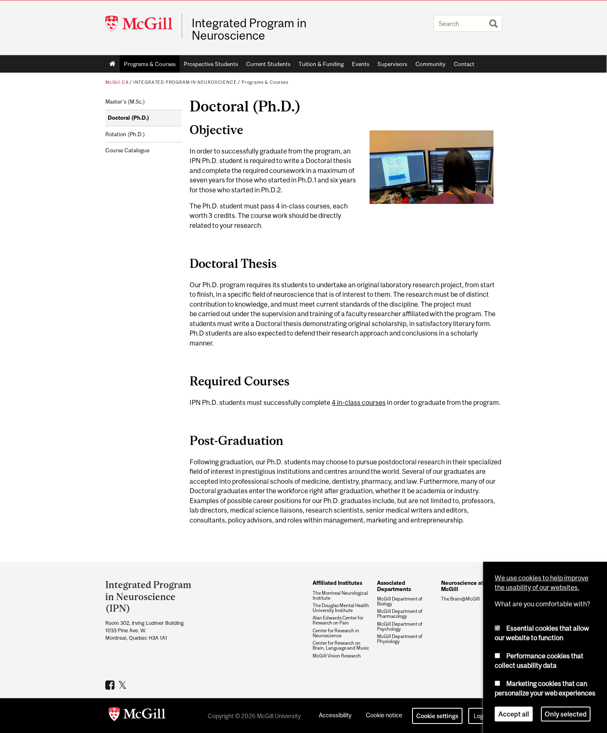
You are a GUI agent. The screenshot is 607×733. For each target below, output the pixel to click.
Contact (464, 64)
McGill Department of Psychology (399, 626)
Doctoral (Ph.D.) (128, 118)
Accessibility (335, 715)
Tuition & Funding (321, 64)
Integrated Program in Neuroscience (249, 29)
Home (112, 64)
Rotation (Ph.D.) (125, 134)
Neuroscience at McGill (462, 585)
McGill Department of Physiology (399, 639)
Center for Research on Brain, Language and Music (341, 645)
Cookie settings (437, 715)
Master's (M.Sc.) (125, 102)
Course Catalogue (127, 150)
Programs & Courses (149, 64)
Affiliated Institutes (337, 583)
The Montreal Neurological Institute (340, 596)
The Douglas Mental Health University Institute (341, 608)
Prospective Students (211, 64)
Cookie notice (384, 715)
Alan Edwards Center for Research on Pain (338, 620)
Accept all (513, 714)
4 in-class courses (359, 402)
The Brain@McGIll (460, 598)
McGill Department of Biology (399, 601)
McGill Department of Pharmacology (399, 614)
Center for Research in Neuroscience (336, 633)
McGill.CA (116, 82)
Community (430, 64)
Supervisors (392, 64)
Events (360, 64)
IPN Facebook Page (110, 685)
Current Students (268, 64)
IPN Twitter (123, 685)
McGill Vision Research (337, 655)
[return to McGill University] (137, 715)
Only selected (566, 714)
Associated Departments (394, 585)
